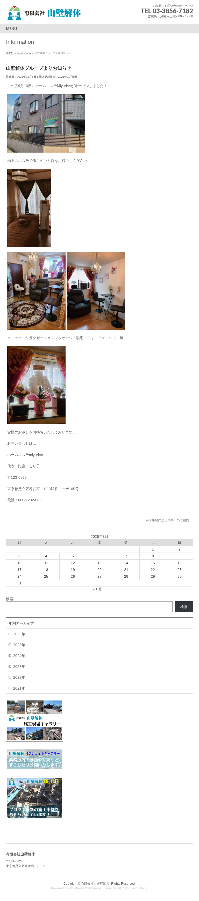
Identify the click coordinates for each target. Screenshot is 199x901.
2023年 (19, 666)
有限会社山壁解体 (93, 883)
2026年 (19, 634)
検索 (9, 599)
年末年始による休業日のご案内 (169, 520)
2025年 (19, 645)
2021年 (19, 688)
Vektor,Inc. (124, 888)
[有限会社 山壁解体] (45, 14)
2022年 (19, 677)
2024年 (19, 656)
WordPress (76, 888)
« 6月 (97, 589)
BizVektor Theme (100, 888)
